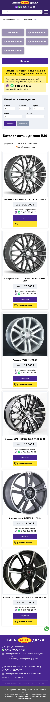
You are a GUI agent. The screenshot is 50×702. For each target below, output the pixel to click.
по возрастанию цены (27, 143)
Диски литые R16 (37, 41)
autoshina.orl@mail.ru (19, 89)
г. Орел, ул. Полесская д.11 (15, 646)
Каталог (12, 19)
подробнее (25, 218)
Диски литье (28, 19)
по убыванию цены (26, 147)
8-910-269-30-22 (23, 86)
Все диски (13, 32)
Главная (5, 19)
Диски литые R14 (37, 32)
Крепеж (36, 105)
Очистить (24, 124)
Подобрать (10, 124)
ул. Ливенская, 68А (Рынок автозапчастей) (22, 666)
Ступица (29, 113)
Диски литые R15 (13, 41)
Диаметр (8, 105)
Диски (19, 19)
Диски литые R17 (13, 50)
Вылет (6, 113)
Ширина (22, 105)
